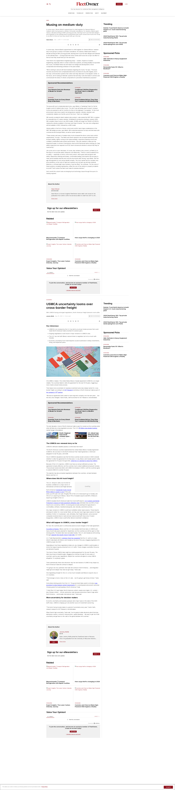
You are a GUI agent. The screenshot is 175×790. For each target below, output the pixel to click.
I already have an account (73, 295)
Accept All (168, 787)
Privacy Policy (44, 786)
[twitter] (73, 44)
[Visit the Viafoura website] (96, 284)
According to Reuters (52, 541)
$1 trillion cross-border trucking (88, 436)
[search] (50, 4)
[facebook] (68, 44)
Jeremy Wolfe (50, 321)
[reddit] (75, 44)
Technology (80, 13)
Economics (49, 305)
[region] (73, 281)
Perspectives (89, 13)
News (47, 20)
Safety (97, 13)
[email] (78, 44)
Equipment (104, 13)
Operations (71, 13)
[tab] (50, 278)
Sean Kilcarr (49, 39)
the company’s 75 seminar (54, 398)
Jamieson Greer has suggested (71, 550)
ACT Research (68, 395)
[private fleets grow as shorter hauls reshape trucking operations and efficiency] (52, 443)
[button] (47, 4)
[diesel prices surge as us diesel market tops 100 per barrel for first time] (81, 443)
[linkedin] (70, 44)
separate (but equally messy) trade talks (63, 547)
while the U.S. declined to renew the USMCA (84, 469)
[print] (99, 44)
